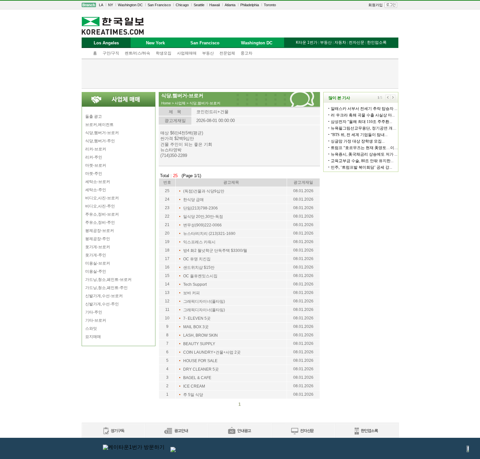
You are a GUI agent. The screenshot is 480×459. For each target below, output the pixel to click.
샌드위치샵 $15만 (199, 267)
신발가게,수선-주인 (102, 304)
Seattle (199, 5)
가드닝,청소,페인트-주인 (106, 287)
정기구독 (113, 431)
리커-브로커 (95, 149)
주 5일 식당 (193, 394)
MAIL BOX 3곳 (196, 327)
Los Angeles (106, 42)
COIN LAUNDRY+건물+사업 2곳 (212, 352)
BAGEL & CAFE (197, 377)
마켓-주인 (93, 173)
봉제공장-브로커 (99, 230)
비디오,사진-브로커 (102, 198)
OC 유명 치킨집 (197, 259)
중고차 (246, 53)
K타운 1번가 (306, 42)
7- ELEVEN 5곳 (197, 318)
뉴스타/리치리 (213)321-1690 (209, 233)
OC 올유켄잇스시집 (200, 276)
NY (110, 5)
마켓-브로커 (95, 165)
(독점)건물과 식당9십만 (203, 191)
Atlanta (230, 5)
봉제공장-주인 (97, 239)
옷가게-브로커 (97, 247)
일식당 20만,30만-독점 (203, 216)
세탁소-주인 (95, 190)
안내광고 (239, 431)
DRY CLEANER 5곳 (201, 369)
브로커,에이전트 (99, 124)
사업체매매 (187, 53)
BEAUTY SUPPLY (199, 344)
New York (155, 42)
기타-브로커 (95, 320)
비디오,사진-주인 (100, 206)
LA (101, 5)
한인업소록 (377, 42)
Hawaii (214, 5)
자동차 (340, 42)
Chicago (182, 5)
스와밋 (91, 328)
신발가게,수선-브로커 (104, 296)
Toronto (270, 5)
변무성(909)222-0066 (202, 225)
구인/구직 (111, 53)
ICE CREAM (194, 386)
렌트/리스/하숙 (137, 53)
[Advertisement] (240, 73)
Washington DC (130, 5)
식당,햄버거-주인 (100, 141)
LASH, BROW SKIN (200, 335)
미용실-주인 (95, 271)
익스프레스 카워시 (199, 242)
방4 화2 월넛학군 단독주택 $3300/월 (215, 250)
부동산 (208, 53)
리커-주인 (93, 157)
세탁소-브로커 (97, 181)
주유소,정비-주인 (100, 222)
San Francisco (159, 5)
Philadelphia (249, 5)
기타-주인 (93, 312)
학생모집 (163, 53)
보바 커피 (191, 293)
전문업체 (227, 53)
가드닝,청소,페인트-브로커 (108, 279)
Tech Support (195, 284)
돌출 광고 (93, 116)
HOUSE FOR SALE (200, 361)
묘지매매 (93, 336)
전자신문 (356, 42)
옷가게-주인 (95, 255)
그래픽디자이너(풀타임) (204, 301)
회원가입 (375, 5)
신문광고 (176, 431)
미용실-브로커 (97, 263)
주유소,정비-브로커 (102, 214)
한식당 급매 (193, 199)
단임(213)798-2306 (200, 208)
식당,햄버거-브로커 (102, 132)
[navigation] (240, 5)
